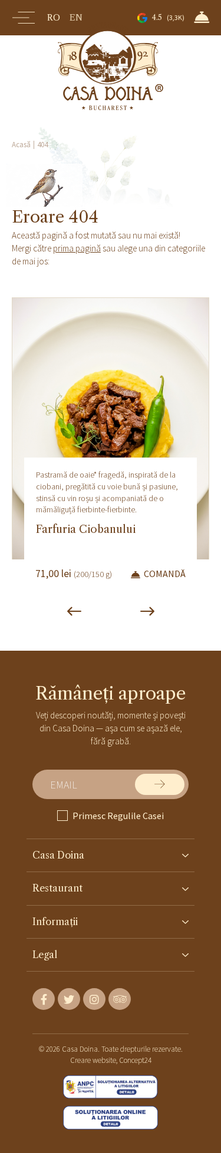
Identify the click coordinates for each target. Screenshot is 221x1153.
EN (76, 18)
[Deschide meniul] (23, 18)
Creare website (93, 1060)
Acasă (21, 145)
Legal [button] (44, 954)
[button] (201, 17)
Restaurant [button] (57, 888)
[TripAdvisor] (119, 999)
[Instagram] (94, 999)
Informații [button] (55, 921)
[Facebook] (43, 999)
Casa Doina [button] (58, 855)
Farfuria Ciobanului (86, 529)
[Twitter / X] (69, 999)
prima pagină (77, 248)
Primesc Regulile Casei (118, 815)
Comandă (165, 573)
